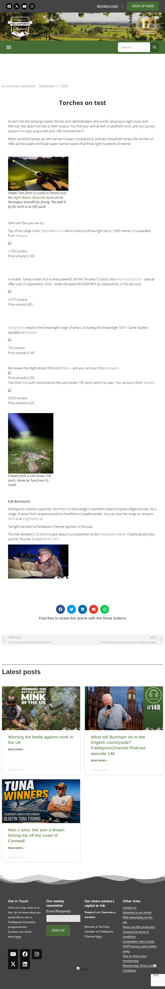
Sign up (58, 930)
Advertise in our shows (137, 912)
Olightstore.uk (33, 518)
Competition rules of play (138, 941)
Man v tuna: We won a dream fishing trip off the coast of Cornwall (36, 835)
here (66, 368)
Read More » (16, 749)
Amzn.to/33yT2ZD (128, 279)
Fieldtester (28, 86)
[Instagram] (32, 6)
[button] (61, 47)
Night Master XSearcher (29, 197)
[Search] (154, 47)
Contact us (129, 907)
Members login (107, 6)
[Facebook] (9, 6)
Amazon (21, 235)
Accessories (10, 86)
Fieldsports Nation (112, 534)
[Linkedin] (25, 964)
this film (53, 539)
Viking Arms (16, 327)
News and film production (139, 927)
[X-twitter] (17, 6)
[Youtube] (24, 6)
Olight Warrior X (52, 231)
